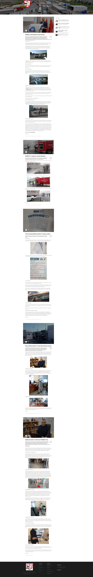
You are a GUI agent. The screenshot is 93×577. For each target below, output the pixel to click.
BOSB (29, 413)
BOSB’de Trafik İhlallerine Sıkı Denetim (35, 34)
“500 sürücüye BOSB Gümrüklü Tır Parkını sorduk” (37, 234)
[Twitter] (68, 1)
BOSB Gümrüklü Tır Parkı (33, 413)
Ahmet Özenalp (27, 413)
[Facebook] (67, 1)
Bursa (36, 413)
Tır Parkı (38, 413)
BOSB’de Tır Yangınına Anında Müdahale (35, 156)
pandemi (32, 555)
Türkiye (40, 413)
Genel (36, 152)
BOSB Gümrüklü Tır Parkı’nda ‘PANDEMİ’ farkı (36, 439)
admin (28, 30)
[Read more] (51, 37)
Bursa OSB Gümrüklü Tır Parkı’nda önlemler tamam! (38, 346)
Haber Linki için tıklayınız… (32, 132)
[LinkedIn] (69, 1)
